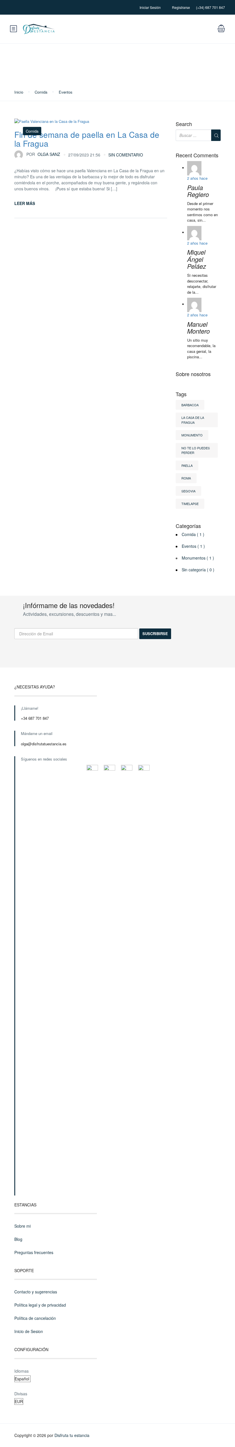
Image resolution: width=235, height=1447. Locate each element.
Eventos (66, 92)
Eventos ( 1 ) (193, 546)
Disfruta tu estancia (71, 1435)
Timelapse (190, 503)
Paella (187, 465)
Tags (181, 394)
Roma (186, 478)
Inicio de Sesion (28, 1331)
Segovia (188, 491)
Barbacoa (190, 405)
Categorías (188, 526)
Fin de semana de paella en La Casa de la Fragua (86, 139)
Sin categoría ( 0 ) (198, 569)
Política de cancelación (35, 1318)
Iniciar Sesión (150, 7)
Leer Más (24, 203)
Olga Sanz (43, 154)
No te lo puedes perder (195, 450)
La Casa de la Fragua (192, 420)
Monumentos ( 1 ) (198, 558)
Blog (18, 1239)
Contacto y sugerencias (35, 1292)
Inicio (18, 92)
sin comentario (125, 155)
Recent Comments (197, 155)
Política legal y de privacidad (40, 1305)
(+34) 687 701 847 (210, 7)
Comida (41, 92)
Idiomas (21, 1371)
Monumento (192, 435)
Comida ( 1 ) (193, 534)
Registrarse (181, 7)
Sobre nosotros (193, 374)
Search (184, 124)
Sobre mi (22, 1226)
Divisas (20, 1393)
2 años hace (197, 178)
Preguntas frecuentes (33, 1252)
